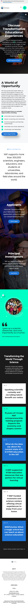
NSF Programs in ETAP (14, 60)
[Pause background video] (26, 14)
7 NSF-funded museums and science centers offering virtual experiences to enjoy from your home (14, 504)
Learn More (14, 273)
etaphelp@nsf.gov (14, 593)
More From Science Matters (13, 549)
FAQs (14, 588)
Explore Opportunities (9, 134)
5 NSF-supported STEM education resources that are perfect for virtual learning (14, 475)
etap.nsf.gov (7, 601)
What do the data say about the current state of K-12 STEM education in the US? (14, 449)
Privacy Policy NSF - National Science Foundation (17, 602)
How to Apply (14, 221)
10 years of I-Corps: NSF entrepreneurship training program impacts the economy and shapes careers (14, 421)
